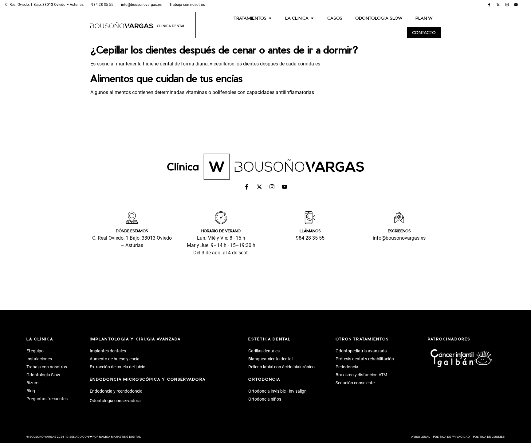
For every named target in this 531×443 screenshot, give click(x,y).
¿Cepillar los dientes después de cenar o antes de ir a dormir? (224, 49)
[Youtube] (516, 4)
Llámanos (310, 231)
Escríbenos (399, 231)
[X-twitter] (498, 4)
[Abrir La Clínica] (312, 18)
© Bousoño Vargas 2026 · (83, 436)
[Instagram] (507, 4)
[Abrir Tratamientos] (270, 18)
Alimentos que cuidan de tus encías (166, 78)
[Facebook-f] (489, 4)
